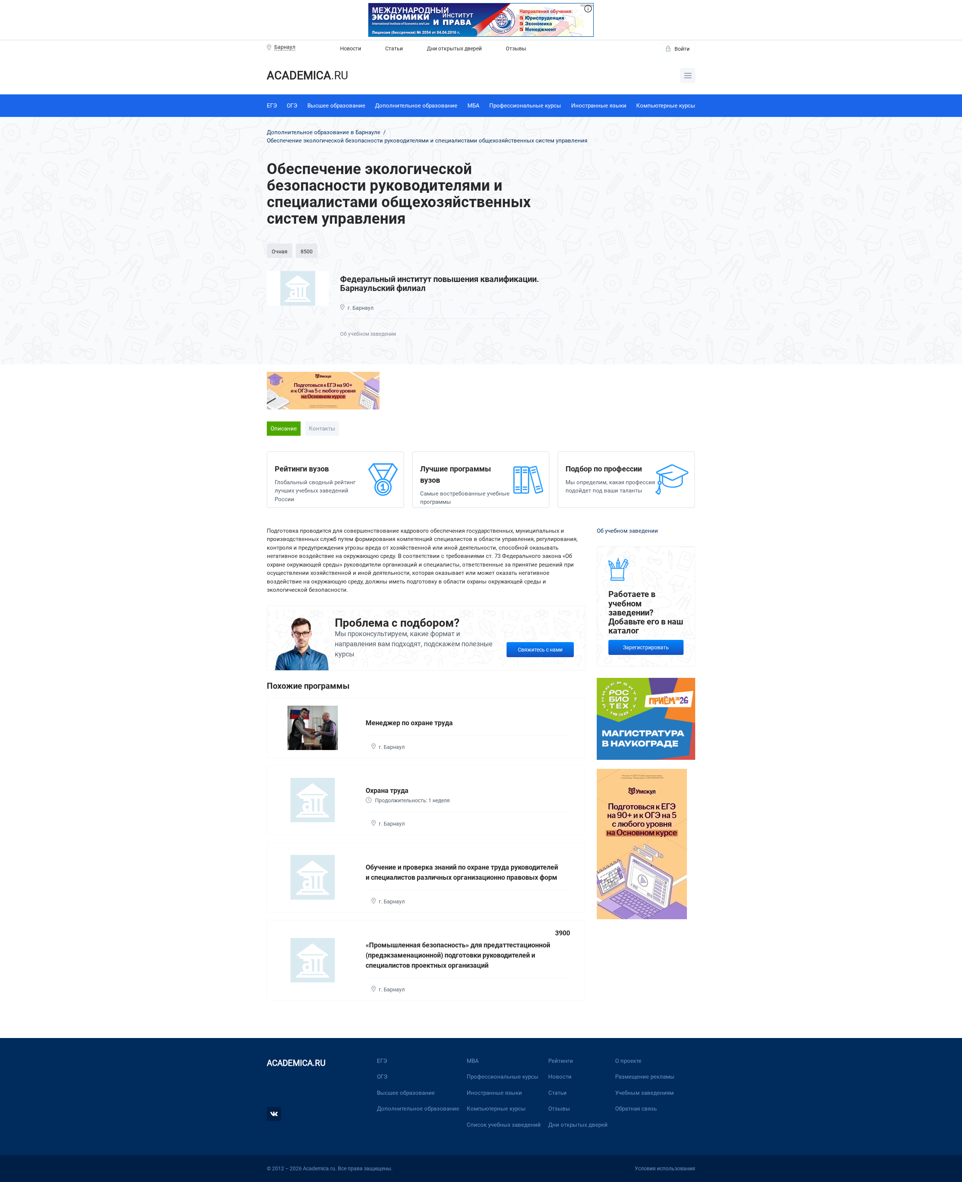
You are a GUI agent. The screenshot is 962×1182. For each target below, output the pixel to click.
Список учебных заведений (504, 1124)
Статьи (394, 48)
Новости (350, 48)
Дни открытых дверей (454, 48)
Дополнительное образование (416, 105)
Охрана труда (387, 790)
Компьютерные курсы (665, 105)
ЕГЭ (272, 105)
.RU (307, 75)
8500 (307, 252)
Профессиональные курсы (525, 105)
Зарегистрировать (646, 647)
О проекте (628, 1061)
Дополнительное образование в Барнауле (324, 132)
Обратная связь (636, 1108)
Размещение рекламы (645, 1076)
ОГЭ (292, 105)
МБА (473, 105)
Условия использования (665, 1168)
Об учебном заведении (368, 334)
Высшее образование (336, 105)
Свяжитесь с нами (540, 650)
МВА (473, 1061)
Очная (279, 252)
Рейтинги (560, 1061)
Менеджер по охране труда (409, 723)
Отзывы (516, 48)
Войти (682, 49)
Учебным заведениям (644, 1093)
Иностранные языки (598, 105)
